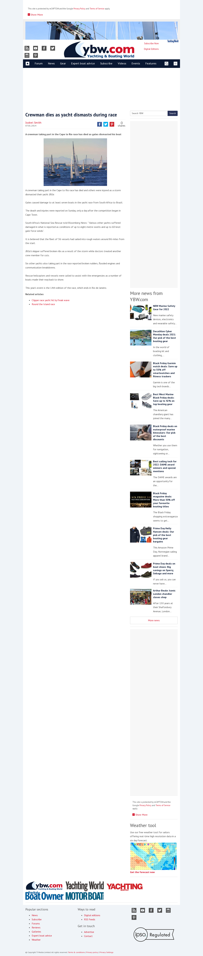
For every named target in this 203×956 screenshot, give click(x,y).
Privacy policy (92, 952)
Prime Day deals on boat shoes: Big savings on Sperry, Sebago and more (164, 568)
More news (154, 620)
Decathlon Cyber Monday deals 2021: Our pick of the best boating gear (164, 336)
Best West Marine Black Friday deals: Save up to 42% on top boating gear (163, 399)
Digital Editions (151, 48)
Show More (36, 14)
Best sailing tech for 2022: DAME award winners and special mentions (165, 466)
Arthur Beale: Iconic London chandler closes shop (164, 594)
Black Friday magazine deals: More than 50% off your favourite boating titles (164, 500)
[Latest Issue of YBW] (173, 41)
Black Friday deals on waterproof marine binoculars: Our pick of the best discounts (165, 433)
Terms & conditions (76, 952)
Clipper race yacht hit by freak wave (50, 300)
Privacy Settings (106, 952)
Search (172, 113)
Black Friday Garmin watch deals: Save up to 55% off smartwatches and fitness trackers (165, 370)
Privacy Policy (79, 8)
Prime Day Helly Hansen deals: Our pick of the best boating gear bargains (163, 535)
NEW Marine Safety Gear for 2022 (164, 307)
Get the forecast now (142, 872)
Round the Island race (43, 304)
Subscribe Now (151, 43)
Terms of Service (97, 8)
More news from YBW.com (146, 296)
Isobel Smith (33, 122)
